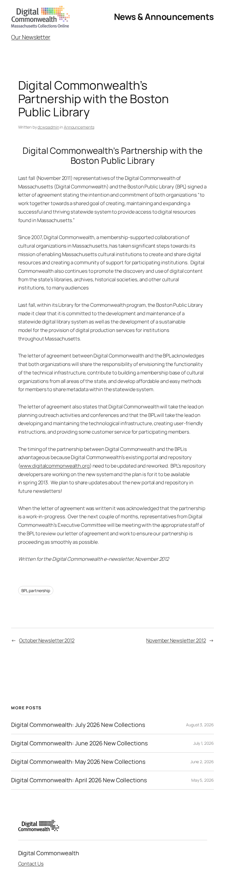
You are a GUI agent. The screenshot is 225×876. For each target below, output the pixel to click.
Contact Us (31, 863)
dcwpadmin (48, 127)
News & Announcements (164, 17)
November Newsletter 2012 (176, 640)
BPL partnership (35, 590)
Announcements (79, 127)
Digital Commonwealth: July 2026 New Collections (78, 725)
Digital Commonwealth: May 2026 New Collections (78, 762)
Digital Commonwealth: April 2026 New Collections (78, 780)
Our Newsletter (30, 37)
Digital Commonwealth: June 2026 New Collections (79, 743)
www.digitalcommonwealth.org (54, 465)
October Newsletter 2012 (46, 640)
